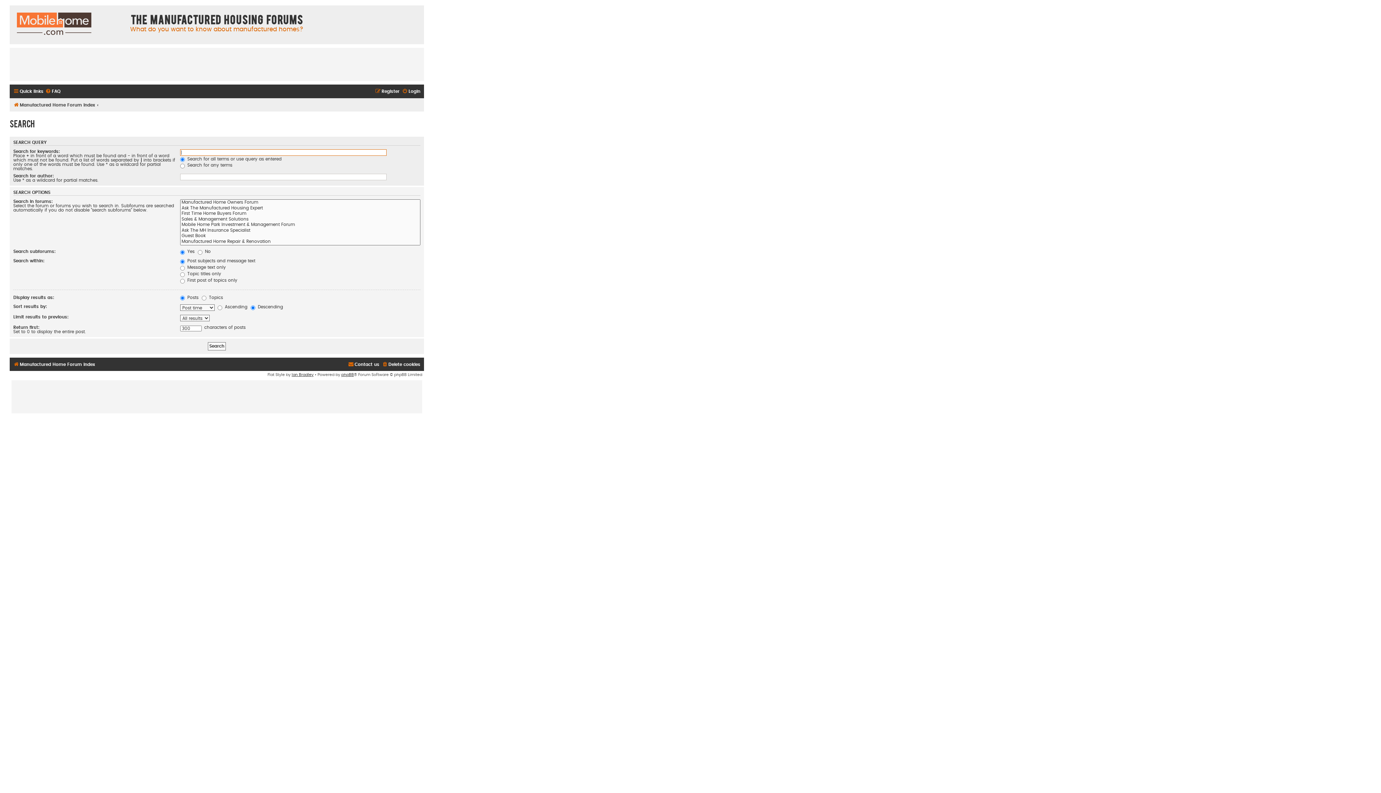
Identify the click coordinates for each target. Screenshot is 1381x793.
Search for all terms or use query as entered (234, 159)
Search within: (29, 261)
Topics (215, 297)
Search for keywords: (36, 151)
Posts (192, 297)
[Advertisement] (217, 64)
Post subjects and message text (220, 261)
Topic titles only (203, 274)
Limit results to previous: (41, 317)
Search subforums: (34, 251)
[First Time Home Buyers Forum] (300, 214)
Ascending (235, 307)
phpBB (347, 375)
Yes (190, 251)
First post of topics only (211, 280)
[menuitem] (52, 91)
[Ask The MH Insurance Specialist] (300, 231)
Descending (269, 307)
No (207, 251)
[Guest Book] (300, 236)
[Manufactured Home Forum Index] (54, 24)
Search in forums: (33, 201)
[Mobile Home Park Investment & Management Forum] (300, 225)
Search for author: (33, 176)
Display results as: (33, 297)
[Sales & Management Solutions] (300, 220)
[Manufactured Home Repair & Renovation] (300, 242)
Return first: (26, 327)
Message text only (206, 267)
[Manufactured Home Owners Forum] (300, 203)
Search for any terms (209, 165)
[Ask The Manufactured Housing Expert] (300, 209)
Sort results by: (30, 306)
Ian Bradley (303, 375)
